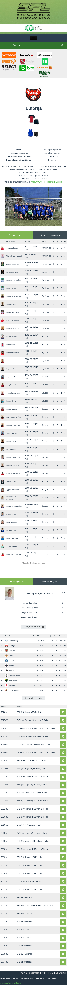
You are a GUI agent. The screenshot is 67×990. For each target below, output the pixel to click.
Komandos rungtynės (50, 235)
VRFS (44, 973)
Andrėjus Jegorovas (13, 296)
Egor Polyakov (11, 336)
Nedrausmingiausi (50, 581)
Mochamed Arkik (12, 272)
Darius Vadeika (11, 409)
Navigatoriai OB (14, 680)
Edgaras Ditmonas (13, 425)
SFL (51, 973)
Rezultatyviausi (17, 581)
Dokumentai (61, 973)
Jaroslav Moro (11, 481)
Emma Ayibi (10, 344)
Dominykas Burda (12, 328)
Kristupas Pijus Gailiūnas (40, 593)
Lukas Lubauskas (12, 465)
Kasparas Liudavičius (14, 506)
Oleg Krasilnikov (12, 385)
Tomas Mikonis (11, 546)
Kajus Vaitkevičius (12, 320)
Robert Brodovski (12, 312)
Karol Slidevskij (11, 522)
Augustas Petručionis (14, 377)
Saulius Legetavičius (13, 280)
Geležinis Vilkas (14, 675)
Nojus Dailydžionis (12, 369)
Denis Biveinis (11, 288)
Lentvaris (12, 650)
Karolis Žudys (11, 401)
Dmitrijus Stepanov (13, 457)
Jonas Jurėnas (11, 361)
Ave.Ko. (12, 665)
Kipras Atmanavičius (13, 417)
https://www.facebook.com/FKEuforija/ (46, 182)
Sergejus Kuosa (12, 248)
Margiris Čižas (11, 449)
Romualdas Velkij (12, 538)
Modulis (11, 660)
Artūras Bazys (11, 304)
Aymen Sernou (11, 514)
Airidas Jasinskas (12, 264)
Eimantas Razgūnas (13, 554)
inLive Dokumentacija (30, 973)
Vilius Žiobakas (11, 433)
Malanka (12, 685)
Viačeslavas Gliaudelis (14, 256)
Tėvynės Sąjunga (15, 641)
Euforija (12, 646)
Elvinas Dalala (11, 530)
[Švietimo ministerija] (33, 28)
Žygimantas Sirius (12, 490)
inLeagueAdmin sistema (10, 983)
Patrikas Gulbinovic (13, 473)
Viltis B (11, 670)
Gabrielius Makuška (13, 393)
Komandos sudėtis (16, 235)
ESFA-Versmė (14, 690)
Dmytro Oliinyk (11, 441)
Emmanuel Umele (12, 353)
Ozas (11, 655)
